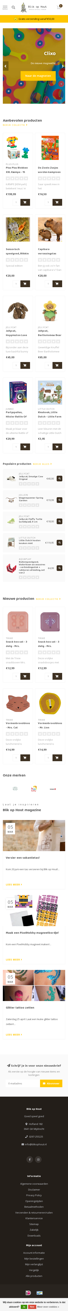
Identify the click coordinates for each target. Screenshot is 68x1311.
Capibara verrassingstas (47, 251)
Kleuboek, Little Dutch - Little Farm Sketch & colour (49, 416)
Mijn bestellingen (34, 1258)
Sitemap (34, 1224)
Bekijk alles (41, 464)
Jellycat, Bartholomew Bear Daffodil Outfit (49, 335)
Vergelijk (34, 1270)
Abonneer (53, 1083)
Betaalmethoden (34, 1206)
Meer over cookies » (48, 1307)
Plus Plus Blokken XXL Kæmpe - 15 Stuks (17, 172)
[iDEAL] (28, 1293)
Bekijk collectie (14, 125)
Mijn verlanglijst (34, 1264)
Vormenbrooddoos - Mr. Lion (50, 725)
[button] (5, 66)
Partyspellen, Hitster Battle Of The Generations (16, 416)
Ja (24, 1307)
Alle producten (34, 1276)
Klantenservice (34, 1218)
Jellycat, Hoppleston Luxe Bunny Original (16, 335)
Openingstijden (34, 1201)
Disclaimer (34, 1189)
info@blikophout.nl (36, 1144)
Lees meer (13, 884)
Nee (32, 1307)
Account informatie (34, 1252)
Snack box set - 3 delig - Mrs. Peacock (48, 646)
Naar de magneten (38, 75)
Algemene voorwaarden (34, 1183)
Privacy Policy (34, 1195)
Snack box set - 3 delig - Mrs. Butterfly (16, 646)
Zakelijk (34, 1229)
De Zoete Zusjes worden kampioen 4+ (49, 172)
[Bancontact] (39, 1293)
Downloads (34, 1235)
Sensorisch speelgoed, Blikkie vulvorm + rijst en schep (17, 256)
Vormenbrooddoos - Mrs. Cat (18, 725)
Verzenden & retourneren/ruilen (34, 1212)
